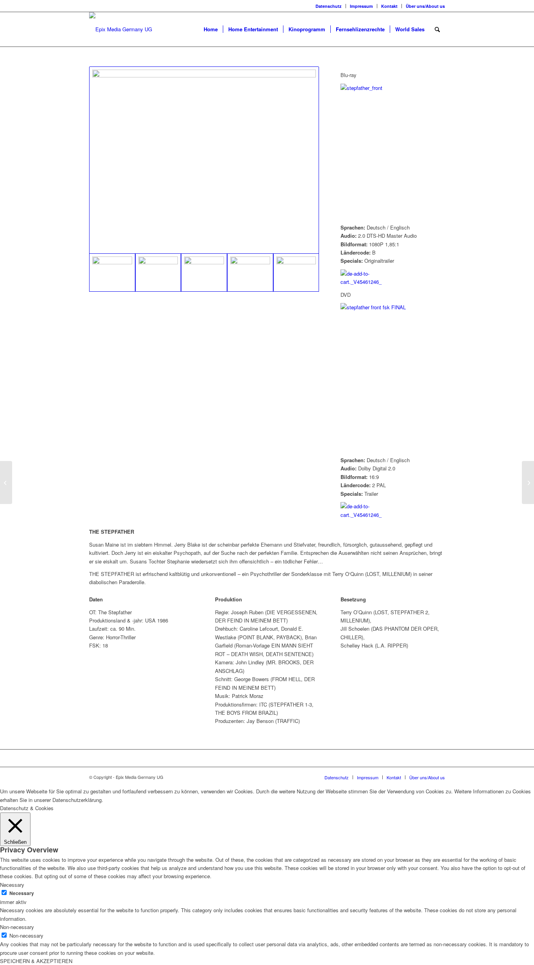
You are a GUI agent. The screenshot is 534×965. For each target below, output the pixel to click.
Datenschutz (328, 6)
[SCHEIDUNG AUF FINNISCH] (528, 482)
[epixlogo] (120, 29)
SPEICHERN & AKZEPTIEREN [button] (36, 961)
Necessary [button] (12, 884)
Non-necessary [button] (17, 927)
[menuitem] (329, 6)
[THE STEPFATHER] (204, 160)
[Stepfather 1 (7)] (296, 272)
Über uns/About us (425, 6)
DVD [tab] (345, 294)
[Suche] (437, 29)
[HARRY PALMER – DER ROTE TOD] (6, 482)
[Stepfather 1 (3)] (250, 272)
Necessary (21, 893)
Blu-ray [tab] (348, 75)
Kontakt (389, 6)
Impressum (361, 6)
